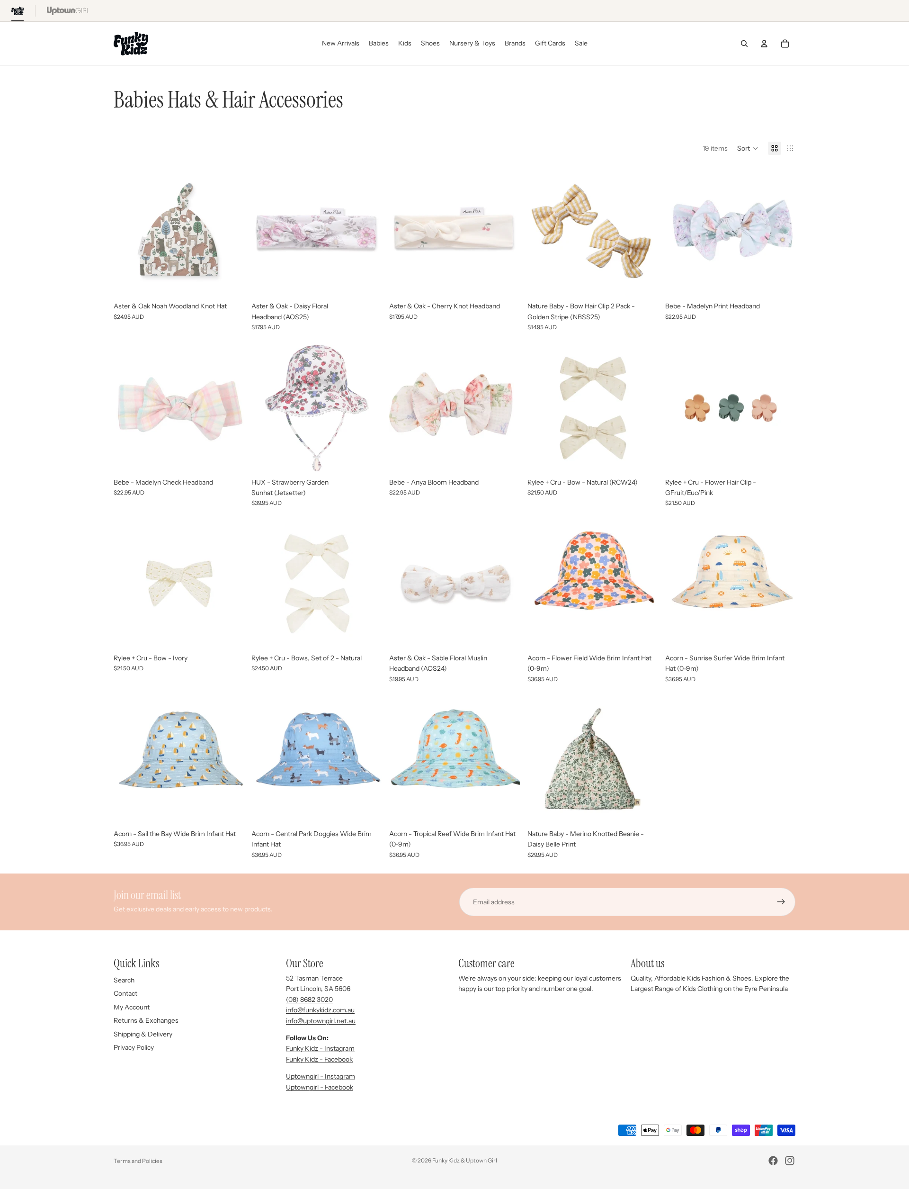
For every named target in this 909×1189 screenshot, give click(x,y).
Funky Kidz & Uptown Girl (464, 1160)
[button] (747, 148)
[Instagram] (789, 1160)
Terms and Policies (138, 1160)
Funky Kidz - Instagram (320, 1048)
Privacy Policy (134, 1047)
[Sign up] (781, 902)
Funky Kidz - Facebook (319, 1059)
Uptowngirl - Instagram (320, 1076)
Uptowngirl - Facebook (319, 1087)
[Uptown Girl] (68, 10)
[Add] (229, 282)
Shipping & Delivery (143, 1034)
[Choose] (367, 282)
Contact (125, 993)
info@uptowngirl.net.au (321, 1021)
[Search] (744, 43)
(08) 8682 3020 (309, 999)
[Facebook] (773, 1160)
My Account (132, 1007)
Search (124, 980)
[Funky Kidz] (17, 10)
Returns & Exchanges (146, 1020)
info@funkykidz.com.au (320, 1010)
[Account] (764, 43)
